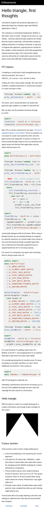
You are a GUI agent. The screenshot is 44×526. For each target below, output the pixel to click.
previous (9, 506)
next (36, 506)
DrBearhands (8, 2)
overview (23, 506)
